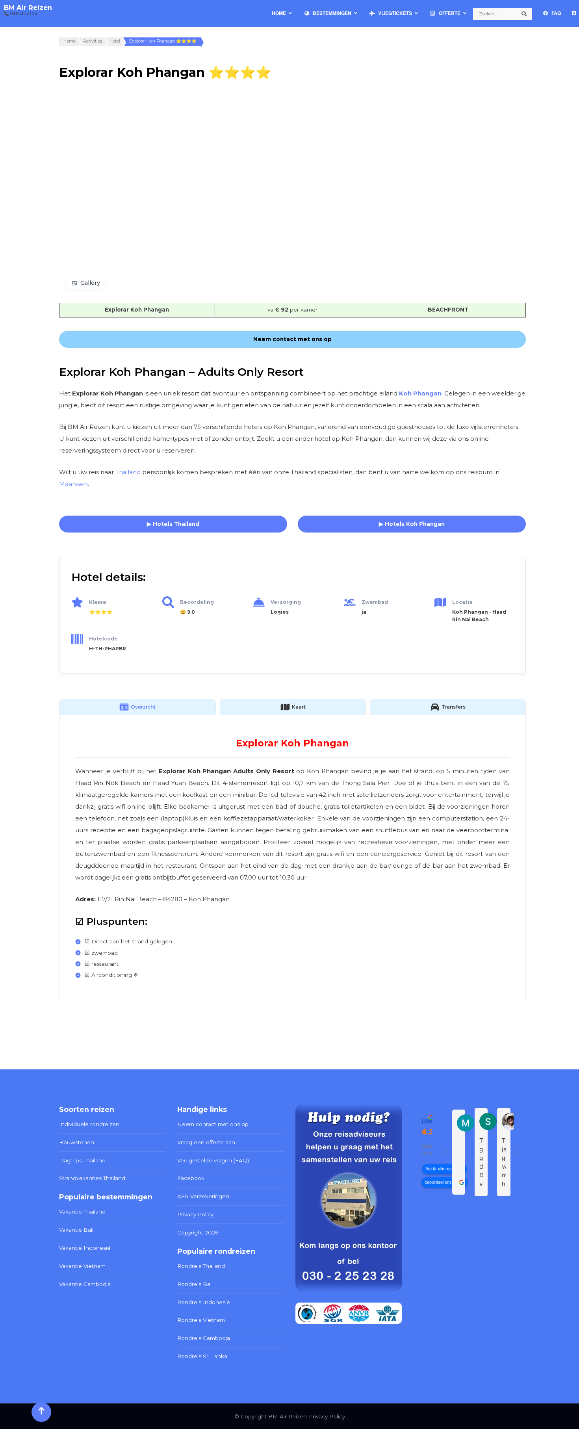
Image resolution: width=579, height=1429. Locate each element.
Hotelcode (103, 639)
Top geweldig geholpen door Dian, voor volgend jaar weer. (481, 1162)
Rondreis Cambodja (203, 1338)
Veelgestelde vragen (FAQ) (213, 1160)
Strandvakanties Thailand (92, 1178)
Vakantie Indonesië (85, 1248)
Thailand (128, 472)
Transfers (454, 707)
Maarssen (73, 484)
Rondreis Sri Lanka (202, 1356)
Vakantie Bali (76, 1230)
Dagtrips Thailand (82, 1160)
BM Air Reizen (28, 7)
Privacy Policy (195, 1214)
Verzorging (286, 602)
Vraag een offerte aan (206, 1142)
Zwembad (375, 602)
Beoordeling (197, 602)
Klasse (97, 602)
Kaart (299, 707)
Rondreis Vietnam (201, 1320)
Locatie (462, 602)
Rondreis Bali (195, 1284)
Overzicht (143, 707)
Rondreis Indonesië (203, 1302)
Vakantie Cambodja (85, 1284)
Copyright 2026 (197, 1232)
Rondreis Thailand (201, 1266)
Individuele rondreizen (89, 1124)
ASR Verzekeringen (203, 1196)
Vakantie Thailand (82, 1211)
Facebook (190, 1178)
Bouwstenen (76, 1142)
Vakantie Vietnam (82, 1266)
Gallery (90, 282)
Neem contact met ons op (213, 1124)
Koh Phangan (420, 393)
